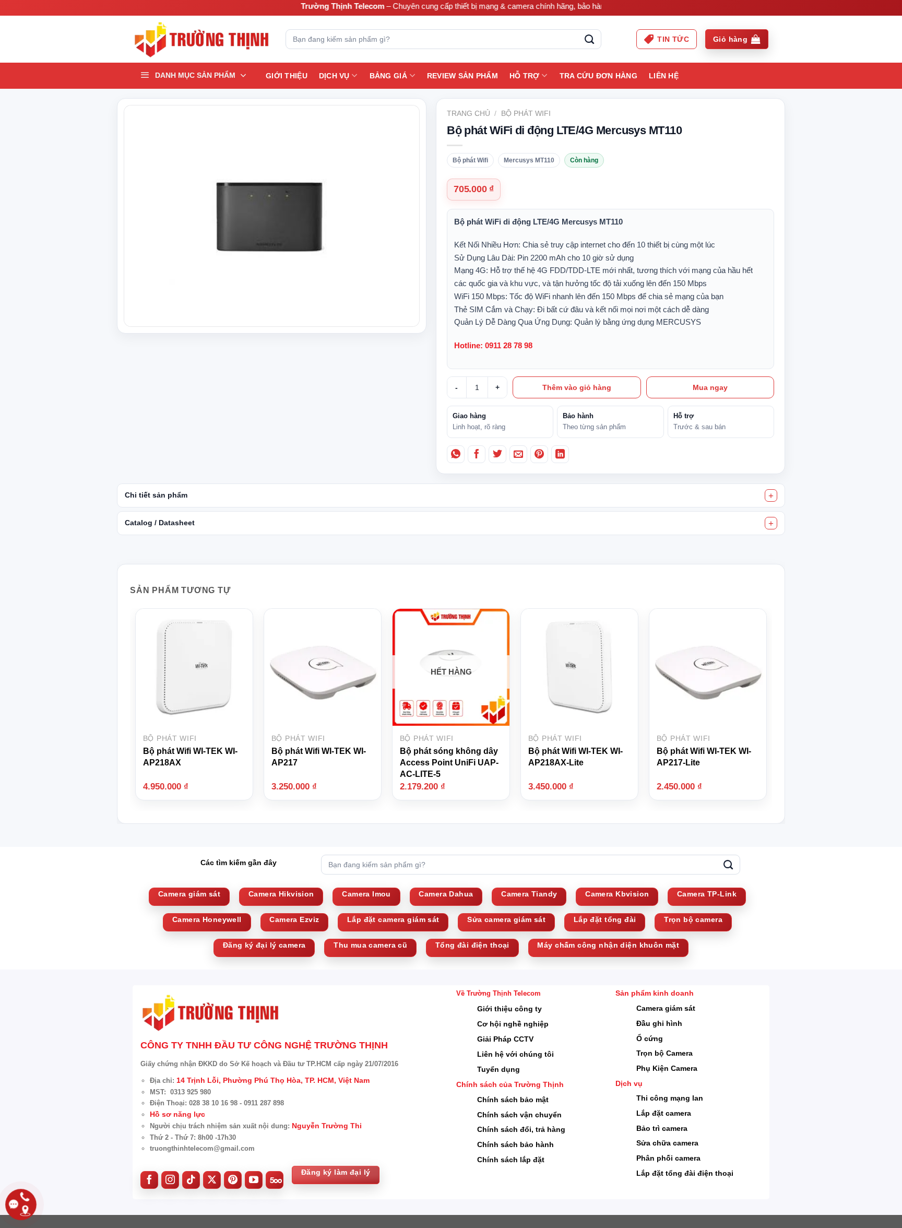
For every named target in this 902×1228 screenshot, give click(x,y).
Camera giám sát (665, 1008)
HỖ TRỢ (524, 76)
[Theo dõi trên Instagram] (170, 1180)
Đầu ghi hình (659, 1023)
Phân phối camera (668, 1158)
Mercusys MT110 (529, 160)
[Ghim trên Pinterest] (539, 454)
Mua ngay (710, 387)
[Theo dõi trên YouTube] (254, 1180)
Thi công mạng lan (669, 1098)
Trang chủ (468, 113)
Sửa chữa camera (667, 1143)
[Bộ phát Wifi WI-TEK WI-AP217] (322, 666)
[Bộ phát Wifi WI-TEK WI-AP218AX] (194, 666)
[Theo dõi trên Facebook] (149, 1180)
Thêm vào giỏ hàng (576, 387)
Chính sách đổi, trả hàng (521, 1129)
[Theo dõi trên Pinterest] (233, 1180)
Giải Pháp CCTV (505, 1039)
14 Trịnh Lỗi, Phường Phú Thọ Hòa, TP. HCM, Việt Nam (273, 1080)
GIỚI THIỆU (286, 76)
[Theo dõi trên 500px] (274, 1180)
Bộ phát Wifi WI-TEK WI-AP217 (318, 757)
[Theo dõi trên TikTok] (191, 1180)
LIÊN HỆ (664, 76)
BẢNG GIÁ (388, 76)
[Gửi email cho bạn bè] (518, 454)
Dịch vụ (334, 76)
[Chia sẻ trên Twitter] (497, 454)
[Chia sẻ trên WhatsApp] (456, 454)
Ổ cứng (649, 1038)
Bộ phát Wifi (526, 113)
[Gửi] (589, 39)
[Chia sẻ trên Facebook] (476, 454)
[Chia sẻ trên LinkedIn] (560, 454)
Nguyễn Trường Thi (327, 1125)
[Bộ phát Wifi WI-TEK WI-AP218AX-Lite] (579, 666)
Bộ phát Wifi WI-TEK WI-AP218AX (190, 757)
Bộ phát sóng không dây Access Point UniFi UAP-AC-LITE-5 (449, 762)
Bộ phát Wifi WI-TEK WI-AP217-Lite (704, 757)
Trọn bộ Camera (664, 1053)
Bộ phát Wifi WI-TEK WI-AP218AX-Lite (575, 757)
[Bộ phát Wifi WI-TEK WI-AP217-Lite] (707, 666)
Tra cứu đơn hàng (598, 76)
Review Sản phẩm (462, 76)
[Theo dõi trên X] (212, 1180)
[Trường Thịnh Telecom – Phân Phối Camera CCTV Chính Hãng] (201, 39)
